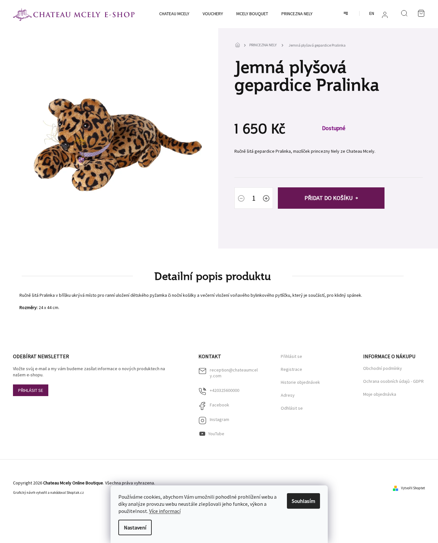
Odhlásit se (292, 408)
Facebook (219, 405)
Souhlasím (303, 501)
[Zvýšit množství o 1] (266, 199)
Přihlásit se (30, 390)
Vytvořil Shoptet (413, 488)
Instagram (219, 419)
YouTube (216, 434)
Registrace (291, 369)
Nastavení (135, 527)
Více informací (165, 511)
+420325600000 (224, 390)
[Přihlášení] (385, 14)
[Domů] (239, 45)
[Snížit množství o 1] (241, 199)
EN (371, 13)
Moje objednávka (379, 394)
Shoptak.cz (75, 492)
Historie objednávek (300, 382)
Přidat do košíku (328, 198)
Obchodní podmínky (382, 368)
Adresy (288, 395)
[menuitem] (174, 13)
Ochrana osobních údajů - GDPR (393, 381)
